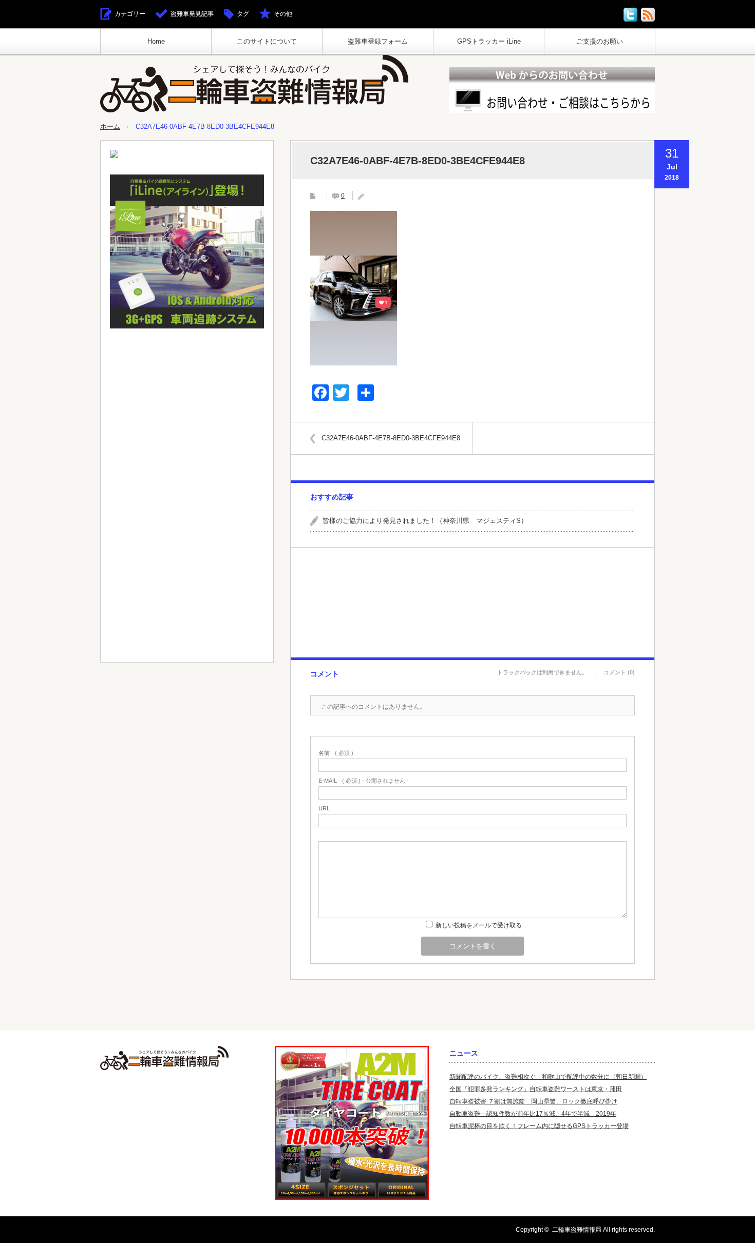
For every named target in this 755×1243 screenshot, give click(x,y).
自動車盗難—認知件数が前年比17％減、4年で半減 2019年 (532, 1113)
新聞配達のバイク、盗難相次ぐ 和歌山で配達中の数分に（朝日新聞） (548, 1076)
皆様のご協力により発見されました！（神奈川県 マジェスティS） (425, 521)
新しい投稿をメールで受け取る (479, 925)
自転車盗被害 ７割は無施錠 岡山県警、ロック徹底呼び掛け (533, 1101)
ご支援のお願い (599, 41)
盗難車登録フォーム (378, 41)
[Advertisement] (472, 602)
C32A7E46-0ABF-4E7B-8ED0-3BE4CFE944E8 (391, 438)
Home (156, 41)
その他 (283, 13)
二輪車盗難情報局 (576, 1229)
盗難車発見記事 (192, 13)
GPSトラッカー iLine (489, 41)
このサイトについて (267, 41)
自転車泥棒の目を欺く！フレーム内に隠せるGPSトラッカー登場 (539, 1126)
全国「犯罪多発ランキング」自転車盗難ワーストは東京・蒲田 (535, 1089)
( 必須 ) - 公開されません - (363, 781)
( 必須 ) (335, 753)
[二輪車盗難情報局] (254, 83)
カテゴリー (130, 13)
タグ (243, 13)
